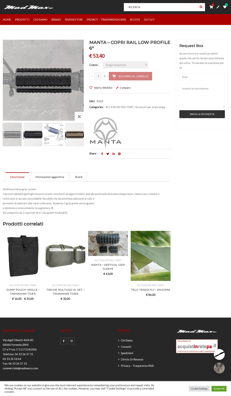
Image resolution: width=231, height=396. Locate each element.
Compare (125, 87)
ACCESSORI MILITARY (120, 107)
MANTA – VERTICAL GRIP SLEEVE (108, 266)
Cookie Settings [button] (199, 388)
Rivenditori (74, 19)
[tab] (17, 176)
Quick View (36, 279)
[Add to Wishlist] (18, 279)
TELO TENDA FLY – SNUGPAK (150, 289)
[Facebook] (63, 341)
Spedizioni (127, 353)
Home (7, 19)
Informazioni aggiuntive (49, 176)
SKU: (92, 101)
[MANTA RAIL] (105, 133)
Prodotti (22, 19)
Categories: (96, 107)
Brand (56, 19)
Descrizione (17, 176)
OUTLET (149, 19)
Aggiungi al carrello (133, 76)
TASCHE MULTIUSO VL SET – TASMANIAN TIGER (65, 291)
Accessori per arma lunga (150, 107)
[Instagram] (71, 341)
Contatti (126, 346)
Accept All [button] (219, 388)
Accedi (135, 19)
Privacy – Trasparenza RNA (106, 19)
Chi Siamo (40, 19)
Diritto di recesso (132, 359)
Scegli (9, 279)
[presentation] (5, 272)
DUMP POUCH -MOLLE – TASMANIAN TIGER (22, 291)
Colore (93, 64)
